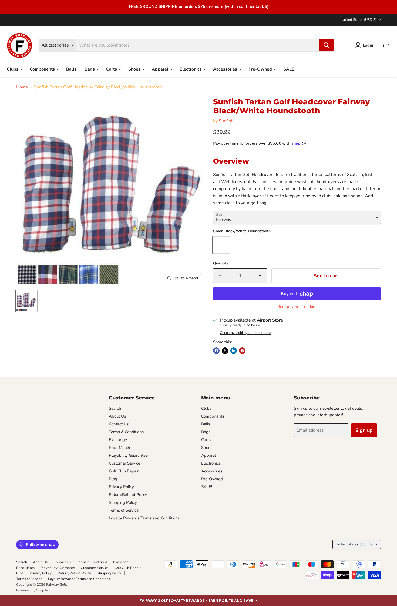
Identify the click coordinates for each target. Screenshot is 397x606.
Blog (113, 479)
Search (115, 408)
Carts (112, 69)
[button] (198, 600)
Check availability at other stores (245, 333)
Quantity (220, 263)
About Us (117, 416)
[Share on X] (225, 350)
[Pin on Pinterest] (242, 350)
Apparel (160, 69)
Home (22, 87)
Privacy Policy (121, 486)
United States (359, 19)
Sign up (364, 430)
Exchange (118, 439)
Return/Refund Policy (128, 494)
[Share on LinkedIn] (233, 350)
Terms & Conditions (126, 432)
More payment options (297, 306)
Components (43, 69)
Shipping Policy (123, 502)
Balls (71, 69)
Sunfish (226, 121)
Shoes (135, 69)
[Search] (326, 45)
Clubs (13, 69)
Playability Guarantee (128, 455)
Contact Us (119, 424)
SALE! (289, 69)
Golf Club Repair (124, 471)
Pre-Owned (260, 69)
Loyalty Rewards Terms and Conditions (144, 518)
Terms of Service (124, 510)
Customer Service (124, 463)
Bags (90, 69)
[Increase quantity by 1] (260, 275)
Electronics (191, 69)
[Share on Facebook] (216, 350)
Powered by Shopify (32, 590)
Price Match (119, 447)
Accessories (225, 69)
